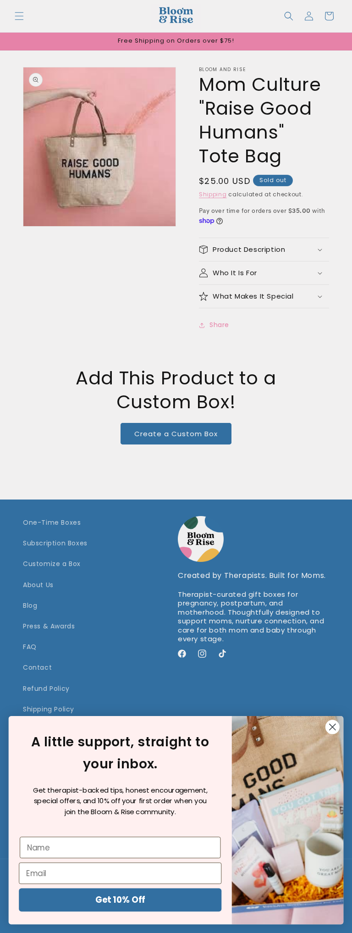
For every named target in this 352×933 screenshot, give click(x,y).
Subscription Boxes (55, 543)
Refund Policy (46, 688)
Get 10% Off (120, 900)
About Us (38, 584)
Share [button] (219, 324)
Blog (30, 605)
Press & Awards (49, 626)
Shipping (213, 194)
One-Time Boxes (52, 522)
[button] (19, 16)
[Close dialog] (332, 727)
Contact (37, 667)
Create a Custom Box (176, 434)
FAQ (30, 646)
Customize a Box (52, 563)
